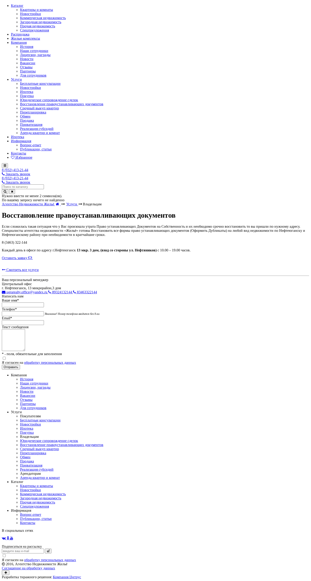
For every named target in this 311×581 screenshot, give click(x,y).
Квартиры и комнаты (36, 486)
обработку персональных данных (50, 362)
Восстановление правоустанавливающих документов (61, 445)
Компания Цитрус (67, 577)
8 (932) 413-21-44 (15, 170)
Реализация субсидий (37, 469)
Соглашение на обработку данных (28, 568)
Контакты (27, 523)
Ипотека (26, 428)
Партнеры (28, 404)
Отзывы (26, 400)
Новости (26, 391)
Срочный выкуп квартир (39, 449)
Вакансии (27, 396)
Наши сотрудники (34, 383)
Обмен (25, 457)
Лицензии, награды (35, 387)
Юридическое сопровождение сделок (49, 441)
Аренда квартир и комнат (40, 478)
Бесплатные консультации (40, 420)
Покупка (27, 432)
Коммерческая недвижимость (43, 494)
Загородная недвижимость (40, 498)
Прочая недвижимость (37, 502)
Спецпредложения (34, 506)
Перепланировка (33, 453)
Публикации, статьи (36, 519)
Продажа (27, 461)
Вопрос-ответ (30, 514)
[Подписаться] (48, 551)
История (26, 379)
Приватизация (31, 465)
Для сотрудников (33, 408)
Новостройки (30, 424)
